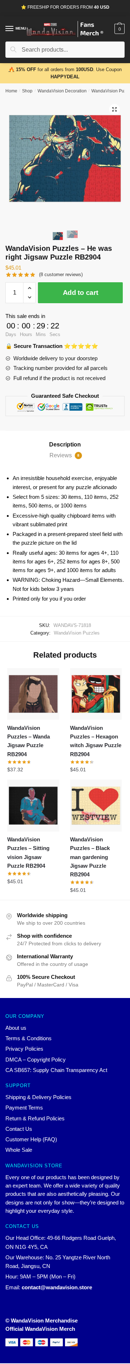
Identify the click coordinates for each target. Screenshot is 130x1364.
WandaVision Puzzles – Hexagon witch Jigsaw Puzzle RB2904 (95, 741)
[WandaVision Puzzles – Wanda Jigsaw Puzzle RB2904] (33, 694)
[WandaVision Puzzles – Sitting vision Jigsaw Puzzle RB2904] (33, 806)
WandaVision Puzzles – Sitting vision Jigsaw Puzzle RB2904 (28, 852)
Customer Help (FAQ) (31, 1139)
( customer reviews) (61, 274)
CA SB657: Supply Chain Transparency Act (56, 1070)
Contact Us (18, 1129)
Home (11, 90)
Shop (27, 90)
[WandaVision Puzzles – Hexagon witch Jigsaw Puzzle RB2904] (96, 694)
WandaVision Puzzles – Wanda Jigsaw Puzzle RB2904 (28, 741)
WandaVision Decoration (62, 90)
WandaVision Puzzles (77, 633)
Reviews (64, 455)
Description (65, 444)
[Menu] (9, 29)
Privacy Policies (24, 1049)
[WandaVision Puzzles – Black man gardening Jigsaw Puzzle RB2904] (96, 806)
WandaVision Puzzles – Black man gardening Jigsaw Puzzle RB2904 (90, 856)
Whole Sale (18, 1150)
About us (15, 1028)
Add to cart (80, 292)
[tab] (65, 444)
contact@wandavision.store (57, 1287)
